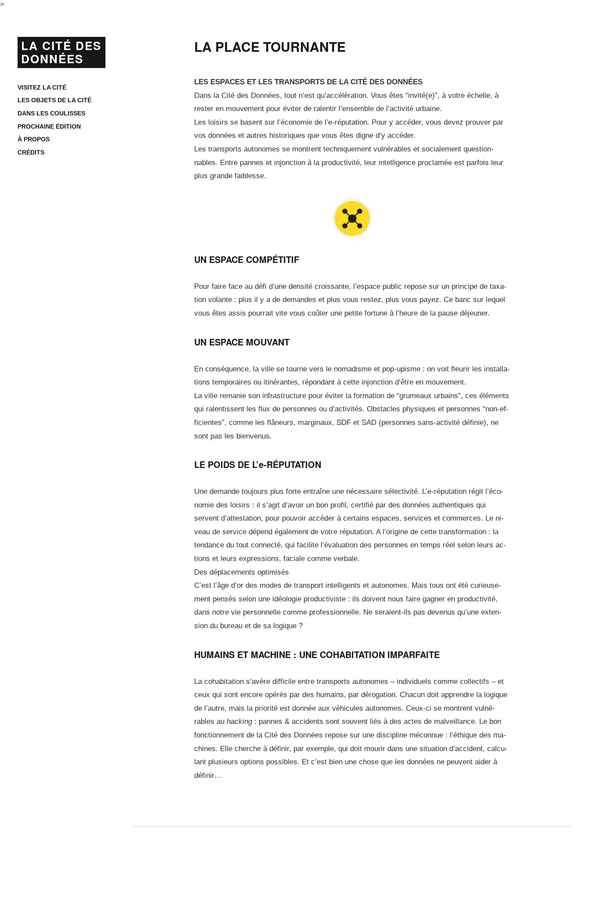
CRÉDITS (31, 152)
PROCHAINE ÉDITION (49, 126)
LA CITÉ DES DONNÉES (61, 52)
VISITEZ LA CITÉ (42, 87)
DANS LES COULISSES (51, 113)
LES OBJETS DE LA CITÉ (54, 100)
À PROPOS (34, 139)
